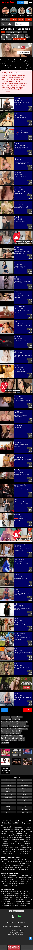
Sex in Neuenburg (22, 728)
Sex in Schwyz (18, 736)
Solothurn (21, 37)
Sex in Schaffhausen (7, 736)
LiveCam (20, 2)
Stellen (3, 37)
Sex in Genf (4, 726)
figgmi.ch (8, 780)
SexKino (8, 806)
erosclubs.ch (8, 800)
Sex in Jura (4, 728)
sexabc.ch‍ (21, 931)
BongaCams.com (24, 780)
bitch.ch (24, 794)
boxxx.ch (8, 788)
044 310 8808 (21, 922)
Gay (26, 35)
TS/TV (22, 35)
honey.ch (24, 788)
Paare (24, 32)
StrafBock (25, 806)
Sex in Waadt (5, 740)
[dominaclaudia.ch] (27, 762)
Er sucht (15, 32)
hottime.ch (8, 794)
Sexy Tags (24, 812)
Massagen (16, 35)
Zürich (8, 37)
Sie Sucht (9, 32)
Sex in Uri (22, 738)
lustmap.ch (8, 797)
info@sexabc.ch (11, 922)
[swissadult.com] (16, 762)
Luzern (3, 39)
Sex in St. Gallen (16, 733)
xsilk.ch (8, 803)
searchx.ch (24, 786)
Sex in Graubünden (22, 726)
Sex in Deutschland (16, 717)
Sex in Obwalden (17, 731)
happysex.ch (24, 797)
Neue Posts (24, 809)
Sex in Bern (4, 724)
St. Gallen (9, 39)
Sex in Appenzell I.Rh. (7, 721)
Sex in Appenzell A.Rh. (21, 721)
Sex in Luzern (12, 728)
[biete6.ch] (5, 752)
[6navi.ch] (5, 761)
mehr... (24, 803)
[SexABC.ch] (7, 2)
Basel (16, 37)
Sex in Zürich (5, 743)
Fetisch (3, 35)
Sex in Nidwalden (6, 731)
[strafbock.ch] (16, 752)
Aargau (27, 37)
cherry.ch (8, 783)
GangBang (9, 35)
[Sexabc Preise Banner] (5, 770)
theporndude (8, 791)
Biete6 (8, 809)
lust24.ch (8, 786)
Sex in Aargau (16, 719)
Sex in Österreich (6, 719)
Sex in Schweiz (5, 717)
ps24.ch (24, 791)
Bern (12, 37)
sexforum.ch (24, 783)
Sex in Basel (12, 724)
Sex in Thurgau (5, 738)
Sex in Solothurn (6, 733)
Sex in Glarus (12, 726)
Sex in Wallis (13, 740)
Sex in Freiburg (21, 724)
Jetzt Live (8, 812)
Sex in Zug (21, 740)
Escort (20, 32)
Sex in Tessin (14, 738)
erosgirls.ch (24, 800)
